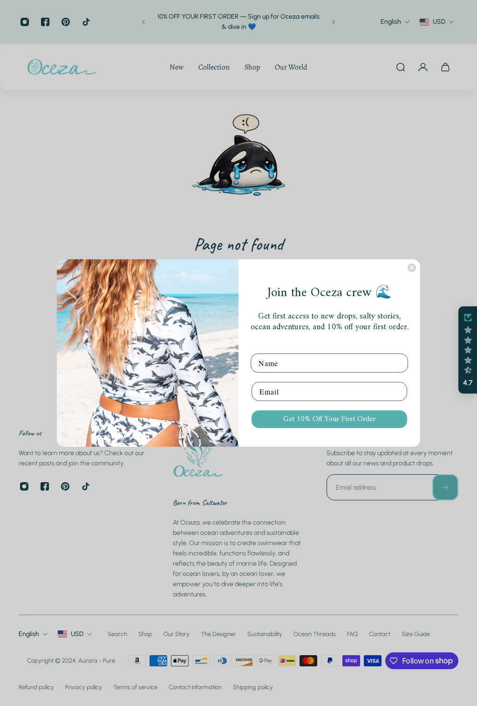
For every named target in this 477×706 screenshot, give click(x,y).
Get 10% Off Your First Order (329, 419)
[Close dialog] (411, 267)
